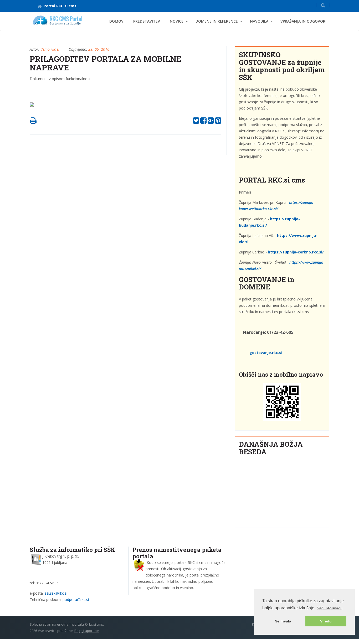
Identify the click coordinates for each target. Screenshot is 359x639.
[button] (323, 5)
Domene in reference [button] (217, 21)
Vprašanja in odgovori (303, 21)
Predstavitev (146, 21)
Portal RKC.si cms (60, 5)
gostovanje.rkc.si (265, 352)
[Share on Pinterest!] (218, 121)
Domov (116, 21)
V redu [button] (326, 621)
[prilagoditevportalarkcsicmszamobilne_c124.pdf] (34, 105)
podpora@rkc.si (76, 599)
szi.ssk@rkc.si (56, 593)
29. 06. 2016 (98, 49)
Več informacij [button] (329, 608)
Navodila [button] (259, 21)
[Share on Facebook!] (203, 121)
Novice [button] (176, 21)
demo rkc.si (49, 49)
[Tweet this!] (196, 121)
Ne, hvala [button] (283, 621)
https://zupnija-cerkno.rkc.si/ (296, 252)
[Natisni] (33, 121)
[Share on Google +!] (211, 121)
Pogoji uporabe (86, 630)
